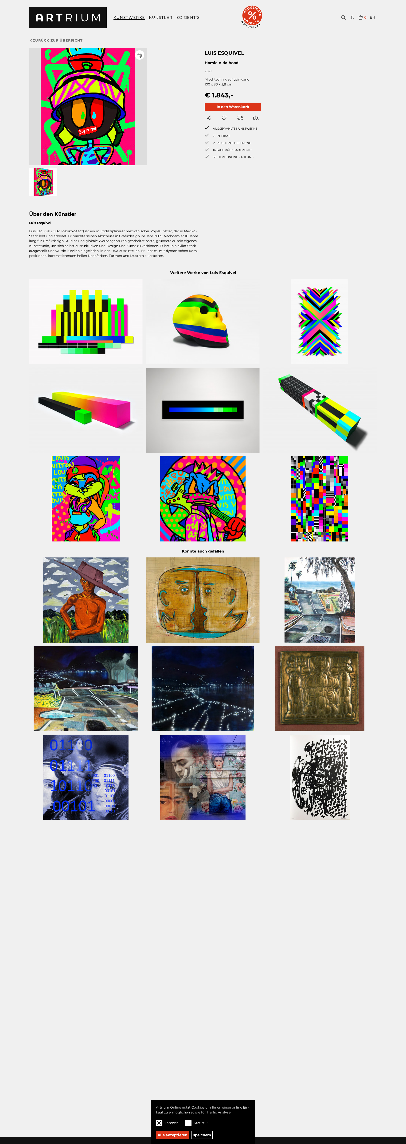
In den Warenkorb (233, 106)
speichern (202, 1135)
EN (372, 17)
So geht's (188, 17)
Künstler (161, 17)
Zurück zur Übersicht (58, 40)
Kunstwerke (129, 17)
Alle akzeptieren (172, 1135)
